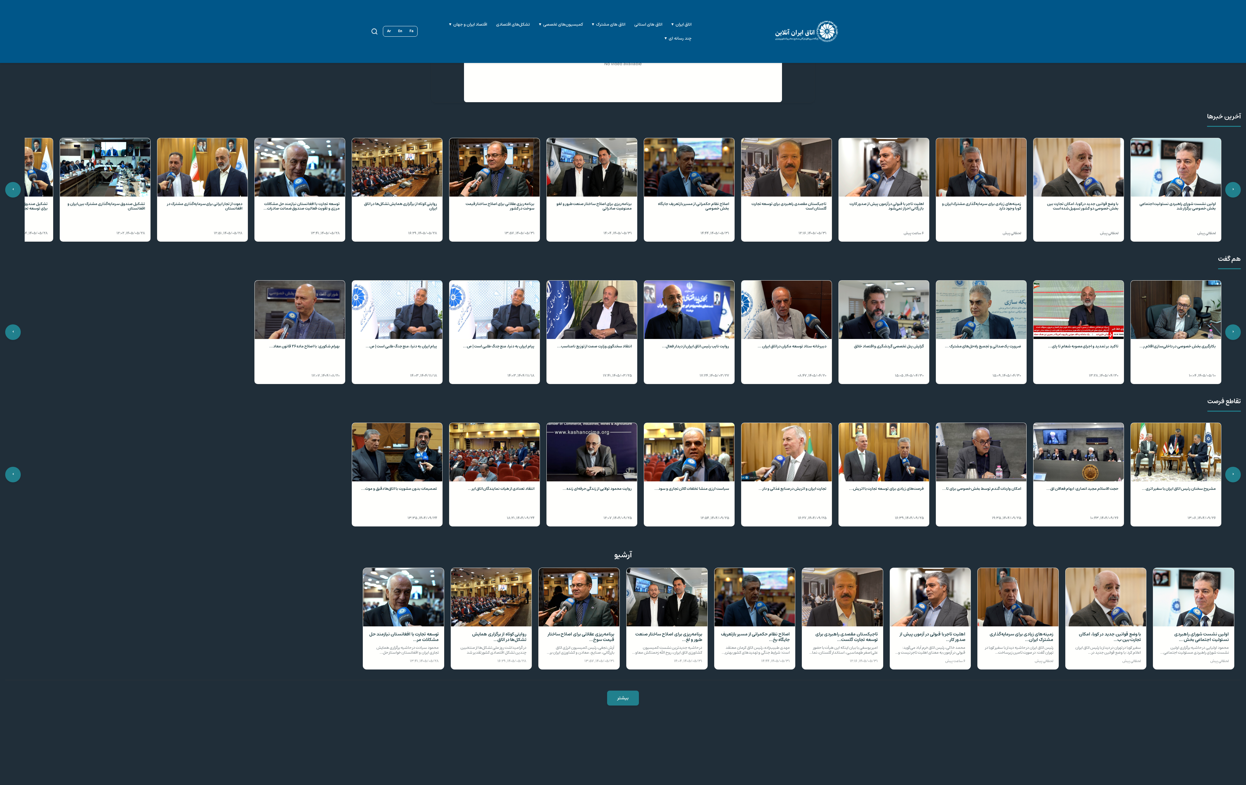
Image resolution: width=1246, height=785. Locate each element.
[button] (1175, 190)
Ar (389, 31)
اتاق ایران (683, 24)
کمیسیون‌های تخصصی (563, 24)
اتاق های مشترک (610, 24)
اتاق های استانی (648, 24)
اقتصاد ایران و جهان (470, 24)
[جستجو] (374, 31)
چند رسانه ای (680, 38)
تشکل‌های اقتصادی (513, 24)
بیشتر (623, 698)
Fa (411, 31)
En (400, 31)
